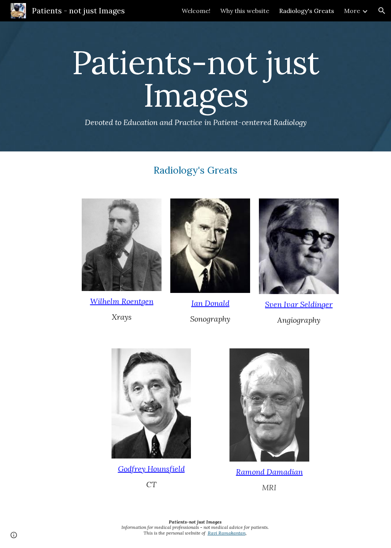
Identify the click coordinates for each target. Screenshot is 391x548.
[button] (382, 11)
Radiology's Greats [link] (306, 11)
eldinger (318, 304)
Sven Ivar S (284, 304)
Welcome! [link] (196, 11)
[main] (195, 86)
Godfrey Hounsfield (151, 468)
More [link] (352, 11)
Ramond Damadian (269, 471)
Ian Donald (210, 303)
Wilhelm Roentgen (121, 301)
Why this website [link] (244, 11)
